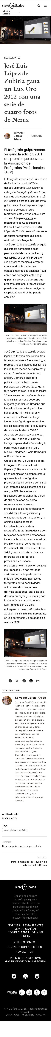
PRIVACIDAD (28, 1015)
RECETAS (25, 936)
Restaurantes (12, 57)
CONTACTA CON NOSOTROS (24, 947)
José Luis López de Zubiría (16, 830)
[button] (45, 5)
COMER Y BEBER (18, 932)
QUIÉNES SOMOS (24, 942)
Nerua (29, 218)
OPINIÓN (37, 932)
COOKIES (40, 1015)
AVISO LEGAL (13, 1015)
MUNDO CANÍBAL (25, 928)
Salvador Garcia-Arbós (30, 697)
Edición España (6, 12)
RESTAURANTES (33, 925)
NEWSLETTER (24, 951)
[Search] (39, 5)
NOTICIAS (14, 925)
